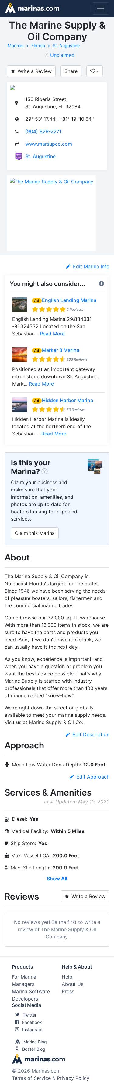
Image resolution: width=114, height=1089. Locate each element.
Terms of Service (31, 1078)
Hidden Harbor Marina (67, 400)
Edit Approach (92, 777)
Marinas (16, 45)
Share (71, 71)
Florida (38, 45)
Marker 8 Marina (60, 350)
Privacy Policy (73, 1078)
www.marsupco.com (48, 144)
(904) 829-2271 (43, 131)
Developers (25, 999)
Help (67, 977)
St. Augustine (66, 45)
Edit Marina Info (91, 266)
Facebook (32, 1022)
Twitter (29, 1015)
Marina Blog (35, 1041)
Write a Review (35, 71)
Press (68, 991)
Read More (52, 334)
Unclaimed (62, 55)
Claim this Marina (35, 533)
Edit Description (90, 734)
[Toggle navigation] (100, 8)
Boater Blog (33, 1049)
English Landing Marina (69, 300)
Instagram (32, 1029)
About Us (72, 984)
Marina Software (31, 991)
